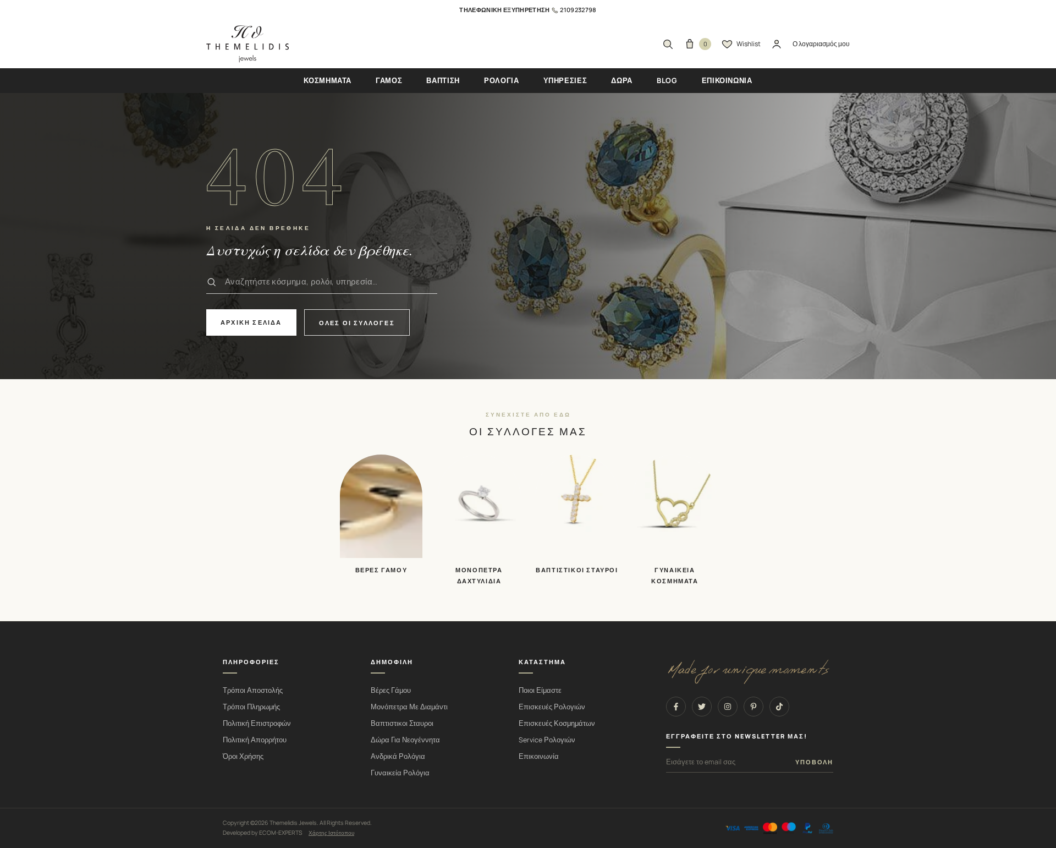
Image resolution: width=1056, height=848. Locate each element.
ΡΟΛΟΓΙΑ (501, 80)
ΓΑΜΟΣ (389, 80)
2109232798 (578, 10)
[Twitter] (702, 706)
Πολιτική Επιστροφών (257, 723)
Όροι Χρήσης (243, 756)
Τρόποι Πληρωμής (251, 707)
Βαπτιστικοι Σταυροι (402, 723)
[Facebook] (676, 706)
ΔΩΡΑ (621, 80)
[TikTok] (779, 706)
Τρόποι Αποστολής (253, 690)
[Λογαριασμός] (777, 44)
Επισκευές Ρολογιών (552, 707)
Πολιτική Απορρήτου (255, 740)
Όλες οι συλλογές (357, 323)
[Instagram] (728, 706)
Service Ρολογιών (547, 740)
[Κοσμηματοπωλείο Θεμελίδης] (247, 44)
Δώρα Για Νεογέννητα (405, 740)
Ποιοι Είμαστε (540, 690)
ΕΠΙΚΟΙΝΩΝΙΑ (727, 80)
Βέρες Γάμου (391, 690)
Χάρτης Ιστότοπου (331, 832)
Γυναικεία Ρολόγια (400, 773)
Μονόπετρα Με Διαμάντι (409, 707)
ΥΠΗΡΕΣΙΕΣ (565, 80)
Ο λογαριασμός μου (821, 43)
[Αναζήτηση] (668, 44)
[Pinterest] (753, 706)
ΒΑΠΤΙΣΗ (443, 80)
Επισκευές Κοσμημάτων (557, 723)
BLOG (667, 80)
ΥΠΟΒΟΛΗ (814, 762)
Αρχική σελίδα (251, 322)
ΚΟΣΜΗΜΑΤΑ (327, 80)
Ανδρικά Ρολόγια (398, 756)
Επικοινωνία (539, 756)
